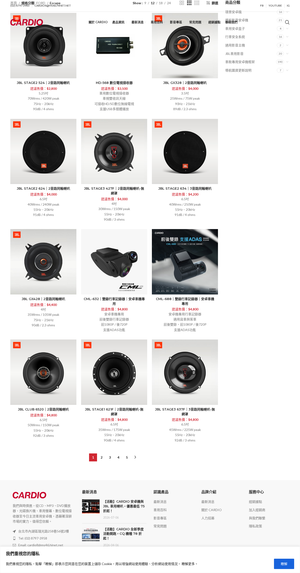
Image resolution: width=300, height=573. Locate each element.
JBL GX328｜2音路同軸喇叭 (185, 83)
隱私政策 (255, 526)
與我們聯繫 (257, 518)
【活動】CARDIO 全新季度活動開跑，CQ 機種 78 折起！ (123, 533)
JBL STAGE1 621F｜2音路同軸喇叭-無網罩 (114, 411)
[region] (150, 560)
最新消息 (160, 502)
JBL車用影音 (234, 54)
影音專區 (160, 518)
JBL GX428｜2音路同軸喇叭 (43, 299)
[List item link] (43, 538)
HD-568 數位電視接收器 (114, 83)
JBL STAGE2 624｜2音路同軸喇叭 (43, 188)
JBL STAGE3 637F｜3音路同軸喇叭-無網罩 (185, 411)
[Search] (287, 22)
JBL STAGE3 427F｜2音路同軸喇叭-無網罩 (114, 190)
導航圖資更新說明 (238, 70)
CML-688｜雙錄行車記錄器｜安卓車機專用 (185, 301)
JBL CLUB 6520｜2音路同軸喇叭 (43, 409)
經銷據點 (255, 502)
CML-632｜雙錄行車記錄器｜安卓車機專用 (114, 301)
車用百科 (160, 510)
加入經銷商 (257, 510)
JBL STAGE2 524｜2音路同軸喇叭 (43, 83)
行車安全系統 (235, 37)
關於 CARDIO (211, 510)
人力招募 (207, 518)
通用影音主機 (235, 45)
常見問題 (160, 526)
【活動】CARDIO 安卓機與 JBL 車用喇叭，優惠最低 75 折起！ (124, 506)
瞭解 (284, 564)
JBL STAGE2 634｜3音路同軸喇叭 (185, 188)
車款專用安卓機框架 (240, 62)
